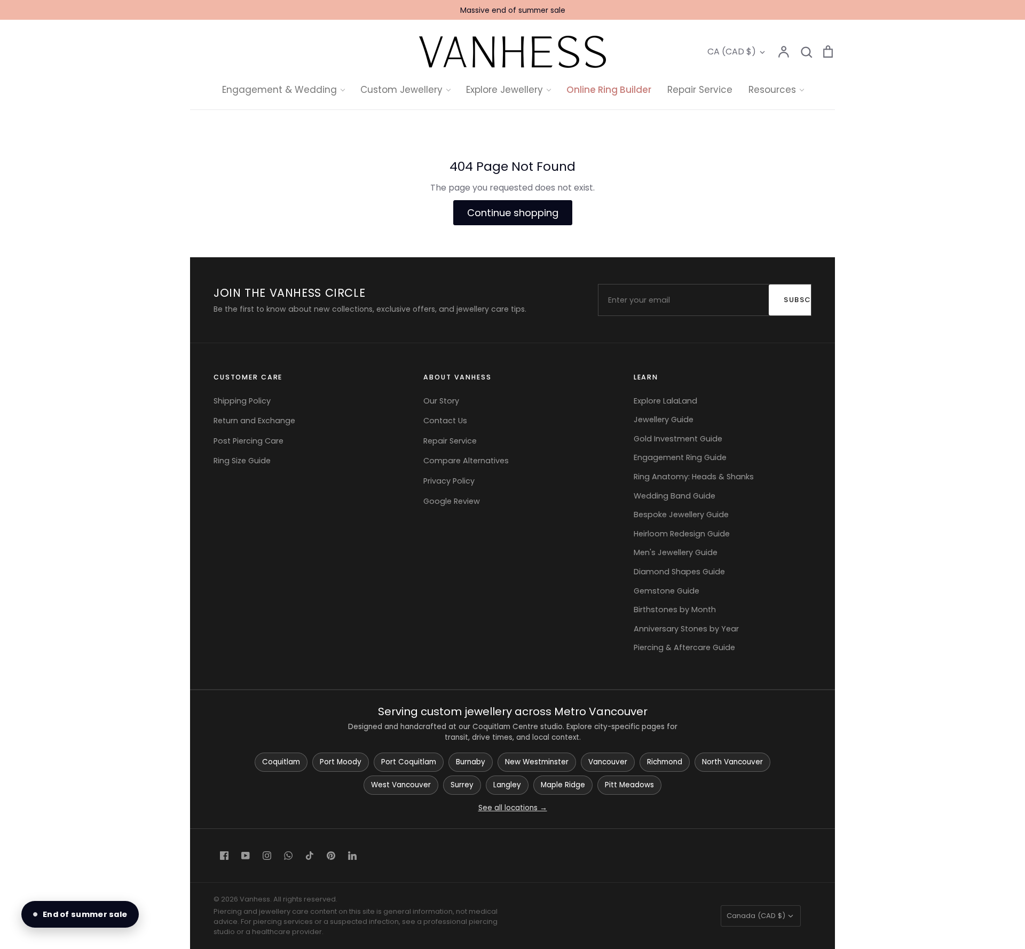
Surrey (462, 785)
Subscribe (803, 300)
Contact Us (445, 420)
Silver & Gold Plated (524, 220)
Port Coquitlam (408, 762)
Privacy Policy (449, 481)
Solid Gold (504, 179)
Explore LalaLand (665, 401)
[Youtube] (245, 855)
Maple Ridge (563, 785)
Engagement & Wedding (279, 89)
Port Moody (340, 762)
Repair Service (699, 89)
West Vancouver (401, 785)
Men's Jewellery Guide (676, 552)
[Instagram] (267, 855)
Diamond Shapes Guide (679, 571)
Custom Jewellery (401, 89)
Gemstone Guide (666, 591)
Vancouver (607, 762)
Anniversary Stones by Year (686, 628)
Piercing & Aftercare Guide (684, 647)
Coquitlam (281, 762)
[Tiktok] (309, 855)
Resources (772, 89)
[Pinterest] (331, 855)
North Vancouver (732, 762)
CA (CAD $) (731, 51)
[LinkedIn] (352, 855)
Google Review (451, 501)
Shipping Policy (242, 401)
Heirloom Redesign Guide (682, 533)
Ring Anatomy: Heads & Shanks (694, 476)
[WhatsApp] (288, 855)
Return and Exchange (254, 420)
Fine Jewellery (513, 200)
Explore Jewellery (504, 89)
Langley (507, 785)
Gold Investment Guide (678, 438)
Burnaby (470, 762)
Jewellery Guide (663, 419)
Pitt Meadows (629, 785)
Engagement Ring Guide (680, 457)
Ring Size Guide (242, 460)
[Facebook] (224, 855)
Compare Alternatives (466, 460)
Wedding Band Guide (674, 496)
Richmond (664, 762)
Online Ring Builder (608, 89)
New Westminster (537, 762)
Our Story (441, 401)
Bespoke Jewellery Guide (681, 514)
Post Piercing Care (248, 441)
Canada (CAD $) (756, 916)
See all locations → (512, 808)
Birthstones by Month (675, 609)
